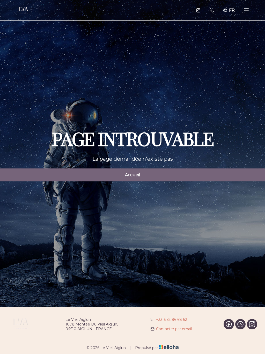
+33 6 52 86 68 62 (171, 319)
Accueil (132, 174)
